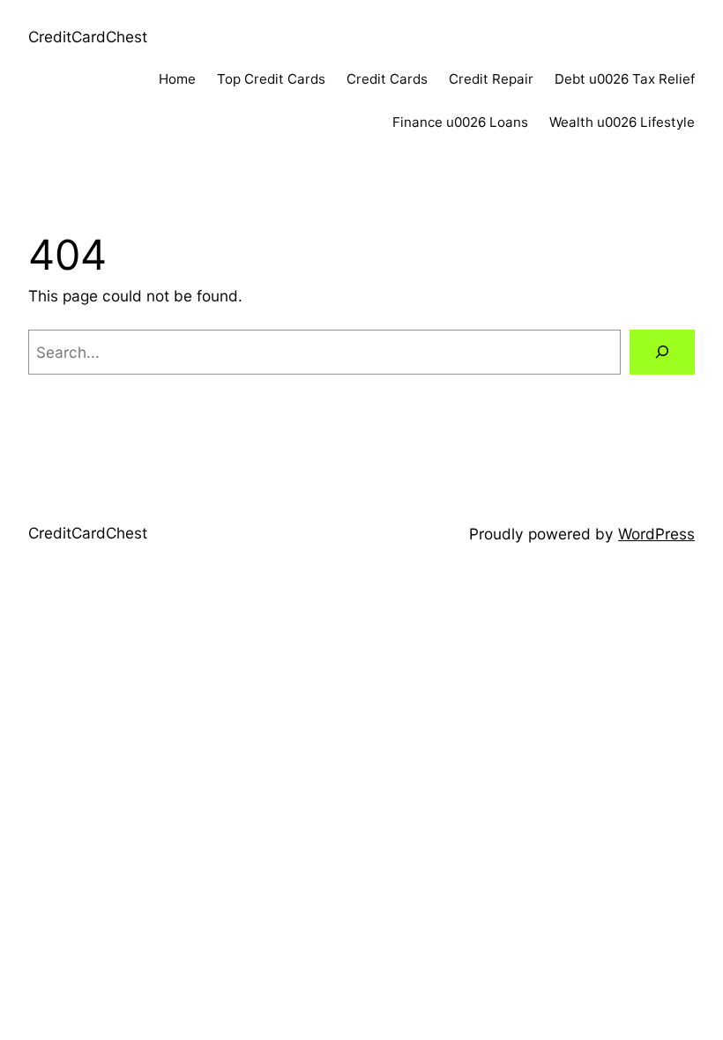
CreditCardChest (87, 36)
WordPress (656, 533)
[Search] (662, 352)
